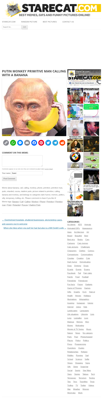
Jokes (78, 307)
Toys (75, 382)
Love (86, 318)
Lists (92, 314)
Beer (86, 236)
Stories (77, 374)
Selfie (87, 359)
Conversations (87, 255)
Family (70, 277)
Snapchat (84, 367)
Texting (92, 378)
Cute (88, 258)
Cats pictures (72, 247)
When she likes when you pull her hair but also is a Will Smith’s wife (35, 228)
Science (78, 359)
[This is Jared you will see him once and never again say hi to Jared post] (91, 192)
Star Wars (87, 370)
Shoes (70, 363)
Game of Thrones (74, 288)
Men (87, 322)
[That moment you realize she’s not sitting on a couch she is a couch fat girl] (75, 144)
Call (21, 202)
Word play (71, 393)
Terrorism (82, 378)
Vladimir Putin (34, 205)
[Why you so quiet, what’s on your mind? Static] (75, 176)
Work (80, 393)
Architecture (79, 232)
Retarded (16, 205)
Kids (85, 307)
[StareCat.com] (51, 9)
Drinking (77, 266)
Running (79, 356)
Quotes (81, 348)
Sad (87, 356)
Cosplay (70, 258)
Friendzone (83, 281)
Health (70, 296)
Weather (76, 389)
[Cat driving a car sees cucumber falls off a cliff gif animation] (91, 176)
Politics (86, 341)
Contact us (68, 22)
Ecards (70, 270)
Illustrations (72, 299)
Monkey (35, 202)
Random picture (29, 22)
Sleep (75, 367)
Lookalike (78, 318)
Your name (6, 173)
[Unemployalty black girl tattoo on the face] (91, 128)
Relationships (72, 352)
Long (69, 318)
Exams (87, 270)
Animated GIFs (73, 228)
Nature (70, 333)
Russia (25, 205)
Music (88, 329)
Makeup (70, 322)
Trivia (92, 382)
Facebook (71, 273)
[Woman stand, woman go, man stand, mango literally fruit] (75, 192)
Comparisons (72, 255)
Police (78, 341)
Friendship (71, 281)
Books (80, 240)
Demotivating (85, 262)
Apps (69, 232)
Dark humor (72, 262)
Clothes (82, 251)
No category (88, 333)
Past (76, 337)
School (70, 359)
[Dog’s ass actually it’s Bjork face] (75, 128)
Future (80, 285)
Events (79, 270)
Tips (69, 382)
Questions (71, 348)
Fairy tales (87, 273)
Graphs (77, 292)
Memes (79, 322)
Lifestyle (84, 314)
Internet (70, 307)
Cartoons (71, 243)
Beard (69, 236)
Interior (90, 303)
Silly (69, 367)
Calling (27, 202)
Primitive (50, 202)
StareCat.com (8, 22)
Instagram (81, 303)
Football (85, 277)
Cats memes (82, 243)
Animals (87, 225)
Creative (80, 258)
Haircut (92, 292)
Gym (84, 292)
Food (77, 277)
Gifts (69, 292)
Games (87, 288)
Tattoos (85, 374)
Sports (77, 370)
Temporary (71, 378)
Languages (84, 311)
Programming (80, 344)
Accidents (71, 225)
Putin (9, 205)
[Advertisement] (51, 48)
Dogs (69, 266)
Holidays (87, 296)
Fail (79, 273)
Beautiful (78, 236)
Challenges (85, 247)
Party (69, 337)
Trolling (70, 385)
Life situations (73, 314)
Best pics (71, 240)
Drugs (86, 266)
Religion (84, 352)
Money (70, 326)
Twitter (83, 385)
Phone (42, 202)
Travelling (83, 382)
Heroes (78, 296)
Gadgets (88, 285)
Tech (93, 374)
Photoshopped (86, 337)
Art (88, 232)
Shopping (79, 363)
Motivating (79, 326)
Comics (91, 251)
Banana (15, 202)
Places (70, 341)
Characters (71, 251)
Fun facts (71, 285)
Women (86, 389)
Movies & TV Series (75, 329)
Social (69, 370)
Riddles (70, 356)
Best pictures (50, 22)
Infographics (84, 299)
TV (77, 385)
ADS (80, 225)
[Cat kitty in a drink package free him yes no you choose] (75, 96)
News (77, 333)
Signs (87, 363)
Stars (69, 374)
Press (69, 344)
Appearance (87, 228)
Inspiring (70, 303)
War (69, 389)
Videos (91, 385)
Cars (87, 240)
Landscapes (72, 311)
